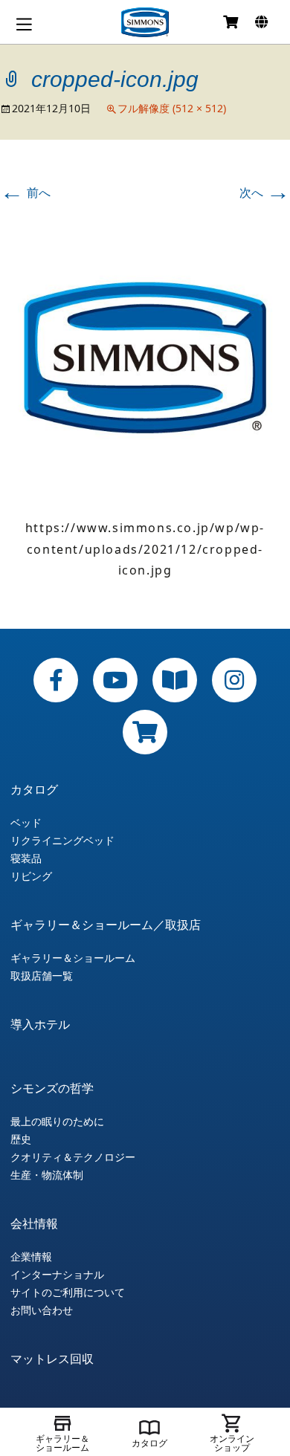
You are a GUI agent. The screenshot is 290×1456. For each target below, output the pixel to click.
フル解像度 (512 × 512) (171, 108)
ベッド (26, 823)
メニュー (24, 24)
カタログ (34, 789)
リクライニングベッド (62, 840)
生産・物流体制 (46, 1175)
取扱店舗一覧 (41, 976)
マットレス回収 (52, 1359)
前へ (25, 192)
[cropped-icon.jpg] (145, 356)
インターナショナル (57, 1274)
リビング (31, 876)
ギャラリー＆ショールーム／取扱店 (105, 925)
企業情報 (31, 1257)
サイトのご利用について (67, 1292)
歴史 (20, 1139)
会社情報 (34, 1223)
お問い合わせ (41, 1310)
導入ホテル (40, 1024)
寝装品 (26, 858)
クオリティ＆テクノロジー (72, 1157)
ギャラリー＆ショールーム (72, 958)
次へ (264, 192)
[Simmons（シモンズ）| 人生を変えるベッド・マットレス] (145, 22)
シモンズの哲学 (52, 1088)
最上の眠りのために (57, 1121)
